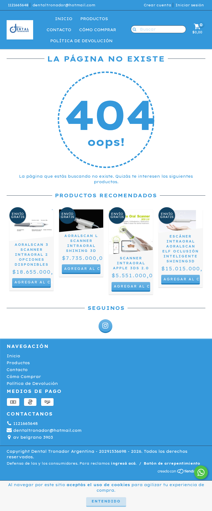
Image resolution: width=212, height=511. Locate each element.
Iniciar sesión (190, 5)
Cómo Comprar (97, 29)
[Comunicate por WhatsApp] (201, 472)
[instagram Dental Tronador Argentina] (105, 326)
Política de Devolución (81, 40)
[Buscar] (133, 29)
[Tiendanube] (181, 472)
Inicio (63, 18)
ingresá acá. (124, 463)
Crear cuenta (157, 5)
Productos (94, 18)
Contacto (59, 29)
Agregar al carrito (32, 282)
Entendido (106, 501)
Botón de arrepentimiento (172, 463)
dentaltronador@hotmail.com (64, 5)
